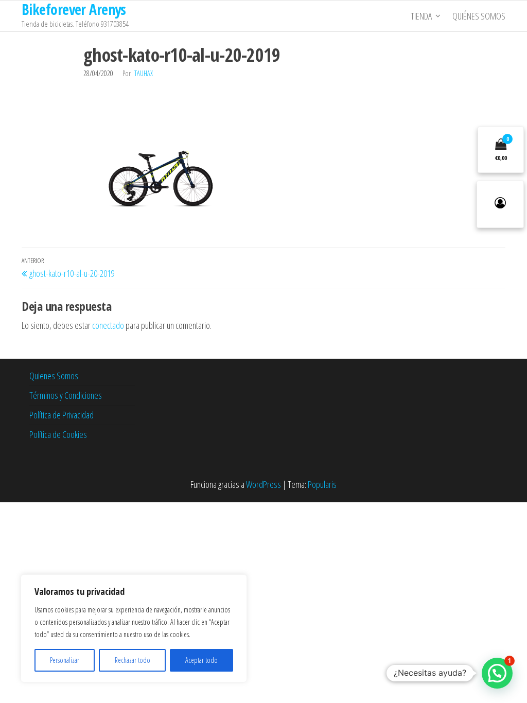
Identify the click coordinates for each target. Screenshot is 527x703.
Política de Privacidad (61, 415)
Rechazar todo (132, 660)
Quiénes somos (478, 16)
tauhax (143, 73)
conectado (108, 325)
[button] (497, 673)
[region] (134, 628)
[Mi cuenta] (500, 204)
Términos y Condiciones (65, 395)
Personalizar (64, 660)
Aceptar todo (201, 660)
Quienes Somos (53, 376)
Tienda (421, 16)
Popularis (322, 484)
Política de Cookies (58, 434)
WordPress (263, 484)
